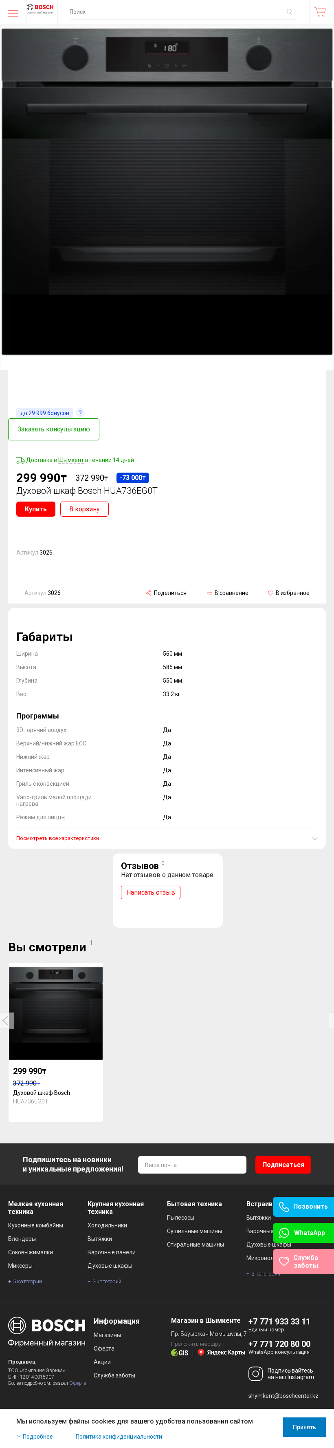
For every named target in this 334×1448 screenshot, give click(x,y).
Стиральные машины (195, 1244)
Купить (36, 509)
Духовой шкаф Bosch (41, 1093)
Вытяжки (100, 1239)
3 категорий (106, 1281)
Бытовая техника (194, 1204)
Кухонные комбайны (35, 1225)
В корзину (84, 509)
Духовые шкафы (110, 1265)
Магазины (107, 1335)
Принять (304, 1427)
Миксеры (20, 1265)
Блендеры (22, 1239)
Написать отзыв (150, 892)
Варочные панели (112, 1252)
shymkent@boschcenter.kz (283, 1396)
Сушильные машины (194, 1231)
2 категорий (265, 1274)
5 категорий (27, 1281)
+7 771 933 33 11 (279, 1321)
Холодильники (107, 1225)
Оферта (77, 1383)
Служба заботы (114, 1375)
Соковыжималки (30, 1252)
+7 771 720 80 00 (279, 1344)
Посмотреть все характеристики (57, 838)
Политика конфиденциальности (119, 1436)
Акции (102, 1362)
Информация (117, 1321)
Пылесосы (180, 1217)
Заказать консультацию (54, 429)
